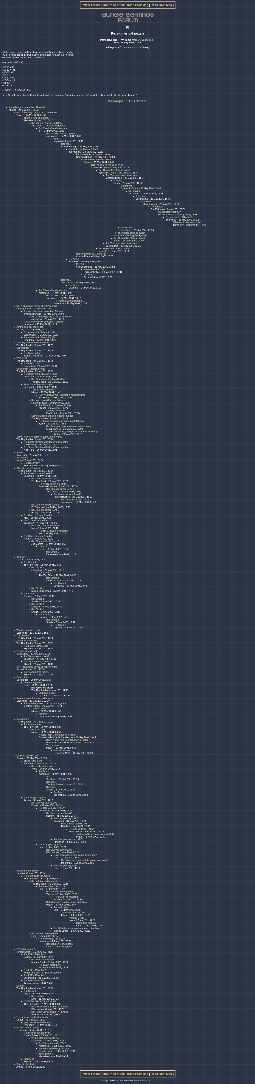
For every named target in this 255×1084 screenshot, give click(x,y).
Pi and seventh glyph (27, 1027)
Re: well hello (61, 907)
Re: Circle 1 (52, 551)
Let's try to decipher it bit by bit (32, 342)
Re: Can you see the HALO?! (69, 839)
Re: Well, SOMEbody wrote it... (55, 1048)
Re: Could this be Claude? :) (91, 253)
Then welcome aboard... (73, 912)
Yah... (56, 138)
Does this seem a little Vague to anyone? (75, 855)
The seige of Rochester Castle (32, 1017)
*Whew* (43, 714)
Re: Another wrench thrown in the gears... (46, 703)
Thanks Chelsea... (40, 708)
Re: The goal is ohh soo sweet (107, 165)
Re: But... (44, 771)
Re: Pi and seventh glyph (37, 1033)
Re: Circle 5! (30, 991)
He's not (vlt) (38, 729)
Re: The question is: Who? (52, 1043)
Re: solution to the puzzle (37, 876)
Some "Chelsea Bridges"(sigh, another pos (39, 436)
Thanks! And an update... (37, 118)
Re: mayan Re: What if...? (179, 217)
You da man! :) (53, 745)
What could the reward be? (187, 222)
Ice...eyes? (22, 457)
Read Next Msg (161, 5)
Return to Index (114, 5)
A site (19, 452)
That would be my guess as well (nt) (95, 834)
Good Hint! (22, 677)
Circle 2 (20, 557)
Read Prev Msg (137, 5)
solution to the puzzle (27, 870)
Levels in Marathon (26, 640)
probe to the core (33, 761)
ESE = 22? (21, 358)
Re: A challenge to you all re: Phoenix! (36, 112)
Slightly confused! (55, 410)
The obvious (22, 635)
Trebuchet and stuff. (27, 651)
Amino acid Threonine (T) (29, 327)
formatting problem (86, 923)
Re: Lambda (37, 996)
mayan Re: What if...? (169, 212)
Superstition (22, 348)
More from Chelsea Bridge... (39, 384)
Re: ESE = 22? (31, 363)
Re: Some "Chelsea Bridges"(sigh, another (46, 442)
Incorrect (29, 1059)
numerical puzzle (132, 47)
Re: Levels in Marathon (36, 646)
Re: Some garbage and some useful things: (62, 421)
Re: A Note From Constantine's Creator (67, 740)
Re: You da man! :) (63, 750)
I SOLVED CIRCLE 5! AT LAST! (40, 1001)
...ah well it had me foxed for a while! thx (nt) (62, 395)
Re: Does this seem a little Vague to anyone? (84, 860)
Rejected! (141, 196)
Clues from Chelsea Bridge (30, 368)
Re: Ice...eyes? (32, 463)
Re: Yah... (66, 144)
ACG (48, 776)
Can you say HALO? (27, 755)
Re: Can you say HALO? (37, 797)
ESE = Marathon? (25, 949)
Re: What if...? (158, 206)
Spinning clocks (47, 693)
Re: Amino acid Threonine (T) (39, 332)
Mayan (117, 180)
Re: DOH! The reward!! (66, 897)
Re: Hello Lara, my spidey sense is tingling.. (77, 928)
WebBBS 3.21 (146, 1081)
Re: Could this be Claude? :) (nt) (93, 154)
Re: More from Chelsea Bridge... (48, 400)
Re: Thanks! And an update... (46, 123)
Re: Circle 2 (30, 562)
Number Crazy (76, 917)
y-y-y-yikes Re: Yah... (95, 269)
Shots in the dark (25, 1064)
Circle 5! (20, 985)
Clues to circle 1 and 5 (28, 468)
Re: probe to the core (42, 766)
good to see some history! (38, 1022)
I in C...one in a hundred (36, 520)
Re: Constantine (32, 724)
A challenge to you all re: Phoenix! (27, 107)
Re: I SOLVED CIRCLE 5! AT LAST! (49, 1006)
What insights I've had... (28, 630)
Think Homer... (46, 1053)
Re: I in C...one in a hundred (45, 525)
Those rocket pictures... (43, 389)
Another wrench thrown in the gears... (36, 698)
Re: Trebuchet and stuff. (36, 656)
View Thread (92, 5)
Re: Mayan (126, 185)
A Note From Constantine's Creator (57, 734)
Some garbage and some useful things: (52, 416)
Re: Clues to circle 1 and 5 (38, 473)
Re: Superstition (32, 353)
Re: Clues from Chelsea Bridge (40, 374)
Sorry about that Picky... (36, 672)
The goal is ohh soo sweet (97, 159)
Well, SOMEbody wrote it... (45, 1038)
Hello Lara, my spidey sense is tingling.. (67, 902)
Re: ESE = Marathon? (35, 954)
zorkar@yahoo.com (143, 40)
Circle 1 (43, 546)
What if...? (148, 201)
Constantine (22, 719)
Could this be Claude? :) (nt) (83, 149)
